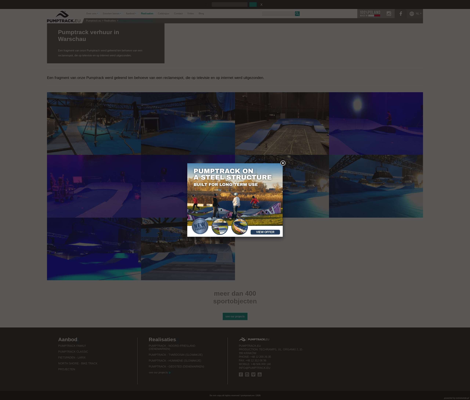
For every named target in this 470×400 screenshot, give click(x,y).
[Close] (282, 163)
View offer (265, 232)
